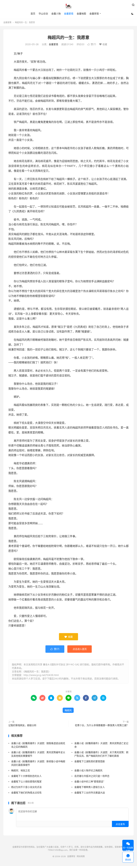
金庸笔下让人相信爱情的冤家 (26, 781)
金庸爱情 (68, 13)
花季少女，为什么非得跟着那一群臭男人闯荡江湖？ (102, 725)
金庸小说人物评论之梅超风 (88, 770)
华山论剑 (43, 13)
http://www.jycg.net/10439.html (41, 675)
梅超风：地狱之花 (20, 770)
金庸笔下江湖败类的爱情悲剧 (89, 761)
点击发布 (120, 824)
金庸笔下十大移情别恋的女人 (26, 775)
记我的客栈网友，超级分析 (22, 725)
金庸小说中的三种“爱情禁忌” (89, 781)
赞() (92, 44)
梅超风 (68, 710)
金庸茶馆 (68, 6)
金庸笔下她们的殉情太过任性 (26, 792)
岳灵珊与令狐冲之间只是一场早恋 (91, 775)
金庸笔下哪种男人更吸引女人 (89, 787)
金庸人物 (56, 13)
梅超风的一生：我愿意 (68, 37)
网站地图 (81, 856)
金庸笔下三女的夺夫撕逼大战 (89, 792)
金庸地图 (81, 13)
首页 (33, 13)
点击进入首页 (80, 649)
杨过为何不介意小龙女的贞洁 (26, 787)
